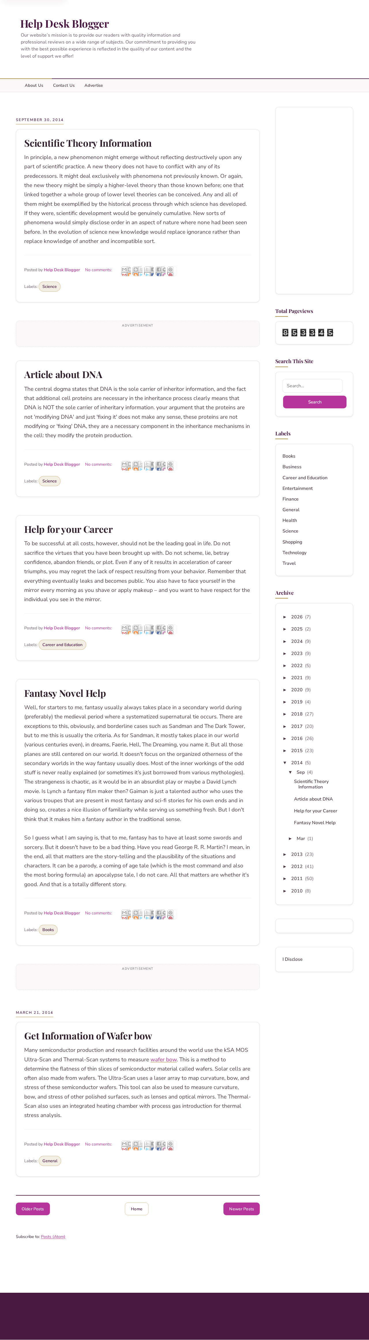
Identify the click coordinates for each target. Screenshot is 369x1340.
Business (292, 467)
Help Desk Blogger (64, 23)
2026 (297, 617)
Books (48, 930)
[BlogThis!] (137, 271)
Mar (301, 838)
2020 (297, 690)
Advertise (93, 85)
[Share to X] (149, 271)
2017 (297, 726)
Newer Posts (241, 1209)
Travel (289, 563)
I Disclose (293, 959)
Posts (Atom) (53, 1236)
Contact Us (64, 85)
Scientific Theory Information (88, 143)
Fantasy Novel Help (65, 693)
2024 (297, 641)
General (49, 1161)
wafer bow (163, 1059)
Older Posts (33, 1209)
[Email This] (126, 271)
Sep (301, 772)
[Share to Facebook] (160, 271)
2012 (297, 866)
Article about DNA (63, 374)
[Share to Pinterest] (172, 271)
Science (49, 286)
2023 (297, 653)
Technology (294, 553)
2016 (297, 738)
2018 (297, 714)
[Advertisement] (314, 200)
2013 (297, 854)
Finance (291, 499)
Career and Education (62, 645)
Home (136, 1209)
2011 (297, 878)
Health (290, 520)
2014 (297, 763)
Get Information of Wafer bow (88, 1035)
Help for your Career (68, 529)
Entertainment (298, 488)
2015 (297, 751)
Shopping (292, 542)
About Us (34, 85)
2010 (297, 891)
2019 (297, 702)
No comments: (99, 270)
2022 (297, 666)
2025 (297, 629)
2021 (297, 678)
